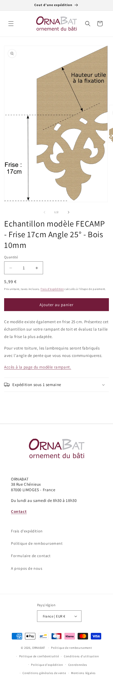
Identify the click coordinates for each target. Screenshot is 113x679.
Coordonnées (77, 665)
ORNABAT (38, 648)
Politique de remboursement (37, 543)
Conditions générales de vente (44, 673)
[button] (11, 24)
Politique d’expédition (47, 665)
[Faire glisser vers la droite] (69, 212)
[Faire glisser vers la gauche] (44, 212)
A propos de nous (27, 568)
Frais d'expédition (52, 289)
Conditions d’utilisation (81, 656)
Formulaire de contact (31, 555)
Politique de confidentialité (39, 656)
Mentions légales (83, 673)
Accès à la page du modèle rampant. (37, 367)
